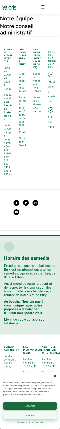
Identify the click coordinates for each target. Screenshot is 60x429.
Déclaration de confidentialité (30, 422)
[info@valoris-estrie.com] (50, 74)
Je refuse (30, 415)
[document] (30, 330)
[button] (55, 376)
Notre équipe (16, 18)
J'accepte (30, 405)
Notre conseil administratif (17, 29)
